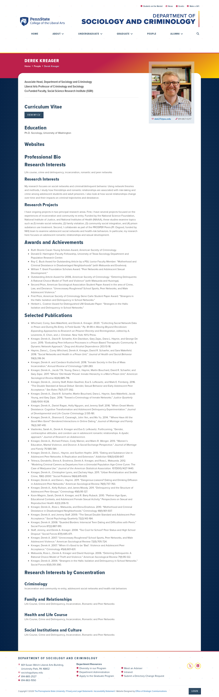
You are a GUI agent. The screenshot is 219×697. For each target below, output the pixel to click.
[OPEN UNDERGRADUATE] (101, 34)
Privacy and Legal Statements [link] (79, 691)
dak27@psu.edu (162, 118)
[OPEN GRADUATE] (131, 34)
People (37, 66)
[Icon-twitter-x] (190, 666)
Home (28, 66)
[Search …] (198, 34)
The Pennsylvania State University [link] (49, 691)
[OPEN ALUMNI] (182, 34)
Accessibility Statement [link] (104, 691)
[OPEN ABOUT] (63, 34)
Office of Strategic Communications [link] (151, 691)
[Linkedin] (198, 666)
